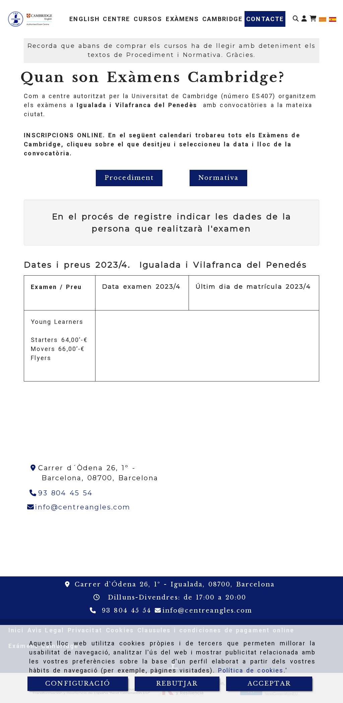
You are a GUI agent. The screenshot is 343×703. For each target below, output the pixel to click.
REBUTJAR (177, 683)
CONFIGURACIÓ (77, 683)
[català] (322, 19)
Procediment (129, 178)
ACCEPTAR (269, 683)
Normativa (218, 178)
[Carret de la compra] (313, 19)
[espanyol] (332, 19)
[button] (304, 19)
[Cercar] (295, 19)
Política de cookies (251, 670)
